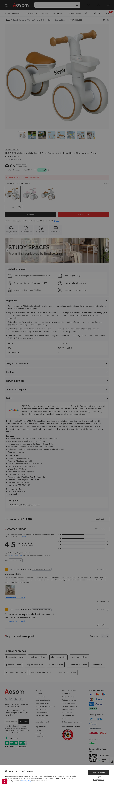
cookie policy (26, 781)
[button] (4, 781)
